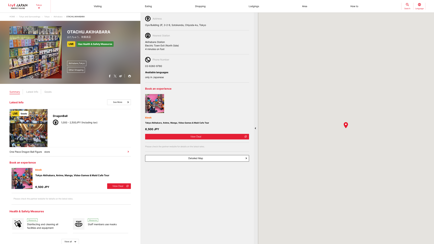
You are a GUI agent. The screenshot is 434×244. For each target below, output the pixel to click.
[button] (346, 125)
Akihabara (58, 16)
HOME (12, 16)
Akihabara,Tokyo (77, 63)
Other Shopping (76, 70)
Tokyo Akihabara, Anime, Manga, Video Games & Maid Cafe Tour (72, 175)
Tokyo (47, 16)
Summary (14, 91)
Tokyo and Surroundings (29, 16)
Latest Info (32, 91)
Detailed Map (195, 158)
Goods (48, 91)
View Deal (117, 186)
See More (117, 102)
